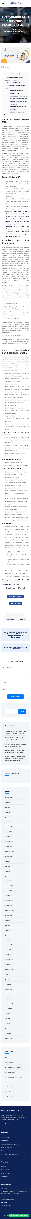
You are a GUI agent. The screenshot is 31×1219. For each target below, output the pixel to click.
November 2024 (9, 900)
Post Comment (15, 696)
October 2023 (8, 964)
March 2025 (8, 881)
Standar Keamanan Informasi (13, 1092)
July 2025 (7, 861)
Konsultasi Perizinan (10, 1072)
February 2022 (9, 1038)
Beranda (3, 1166)
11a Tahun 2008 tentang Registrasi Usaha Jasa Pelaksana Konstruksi (17, 214)
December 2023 (9, 954)
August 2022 (8, 1008)
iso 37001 (10, 615)
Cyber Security (9, 1062)
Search (6, 707)
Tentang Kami (5, 1137)
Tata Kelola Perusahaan (11, 1096)
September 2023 (9, 969)
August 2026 (8, 797)
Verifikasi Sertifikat (6, 1173)
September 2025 (9, 851)
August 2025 (8, 856)
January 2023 (8, 994)
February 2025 (9, 886)
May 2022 (7, 1023)
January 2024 (8, 949)
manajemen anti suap (11, 619)
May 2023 (7, 974)
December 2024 (9, 895)
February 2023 (9, 989)
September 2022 (9, 1004)
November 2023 (9, 959)
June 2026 (7, 807)
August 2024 (8, 915)
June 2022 (7, 1018)
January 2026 (8, 831)
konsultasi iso (19, 615)
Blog (6, 1057)
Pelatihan (7, 1082)
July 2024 (7, 920)
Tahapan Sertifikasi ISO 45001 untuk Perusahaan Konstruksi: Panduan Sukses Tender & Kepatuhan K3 (15, 758)
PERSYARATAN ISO (18, 112)
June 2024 (7, 925)
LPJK (13, 211)
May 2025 (7, 871)
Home (16, 29)
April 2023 (7, 979)
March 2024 (8, 940)
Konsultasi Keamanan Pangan (13, 1067)
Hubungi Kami (7, 114)
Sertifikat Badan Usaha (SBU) (14, 77)
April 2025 (7, 876)
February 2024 (9, 945)
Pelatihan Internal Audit (7, 1151)
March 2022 (8, 1033)
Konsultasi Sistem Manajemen (13, 1077)
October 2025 (8, 846)
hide (18, 74)
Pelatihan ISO (8, 1087)
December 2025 (9, 836)
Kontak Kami (4, 1140)
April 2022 (7, 1028)
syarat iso (23, 619)
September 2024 (9, 910)
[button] (18, 1215)
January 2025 (8, 890)
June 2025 (7, 866)
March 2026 (8, 822)
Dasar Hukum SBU (11, 80)
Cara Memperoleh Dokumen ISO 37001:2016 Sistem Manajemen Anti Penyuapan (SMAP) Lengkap (15, 582)
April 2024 (7, 935)
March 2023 (8, 984)
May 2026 (7, 812)
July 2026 (7, 802)
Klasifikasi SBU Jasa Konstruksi (15, 82)
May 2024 (7, 930)
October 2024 (8, 905)
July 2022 (7, 1013)
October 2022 (8, 999)
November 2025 (9, 841)
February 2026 (9, 827)
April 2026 (7, 817)
